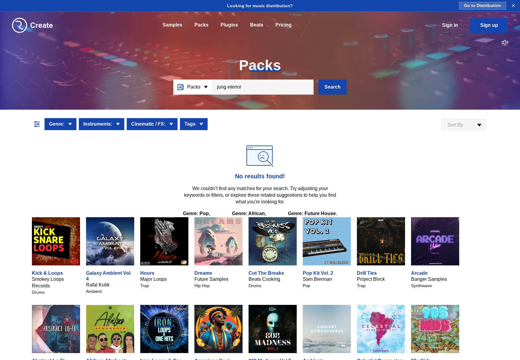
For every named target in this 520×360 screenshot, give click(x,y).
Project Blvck (371, 279)
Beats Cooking (264, 279)
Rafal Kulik (98, 284)
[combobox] (463, 125)
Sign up (489, 25)
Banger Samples (429, 279)
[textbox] (463, 125)
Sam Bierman (317, 279)
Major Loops (153, 279)
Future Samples (211, 279)
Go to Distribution (482, 5)
